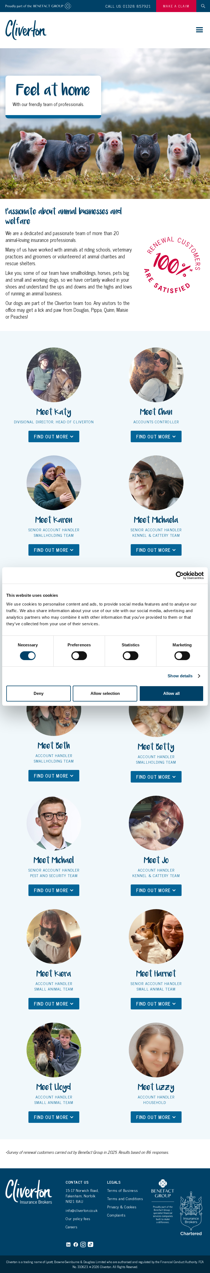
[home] (25, 30)
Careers (71, 1226)
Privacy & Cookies (122, 1206)
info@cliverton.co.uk (81, 1210)
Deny (38, 693)
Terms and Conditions (125, 1198)
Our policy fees (78, 1218)
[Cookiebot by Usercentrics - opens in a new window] (180, 575)
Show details (180, 675)
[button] (199, 30)
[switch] (79, 655)
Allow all (171, 693)
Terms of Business (122, 1190)
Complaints (116, 1215)
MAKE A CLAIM (176, 6)
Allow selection (105, 693)
